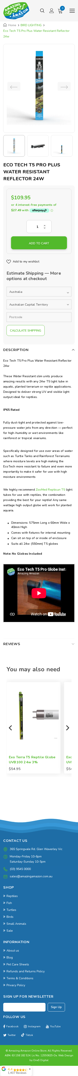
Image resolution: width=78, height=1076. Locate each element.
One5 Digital (41, 1060)
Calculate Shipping (25, 331)
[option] (39, 86)
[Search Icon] (42, 11)
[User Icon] (51, 10)
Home (12, 25)
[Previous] (10, 728)
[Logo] (16, 10)
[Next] (67, 728)
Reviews (11, 644)
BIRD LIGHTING (31, 25)
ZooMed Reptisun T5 (50, 490)
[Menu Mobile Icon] (72, 10)
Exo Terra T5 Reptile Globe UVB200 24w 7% (44, 760)
